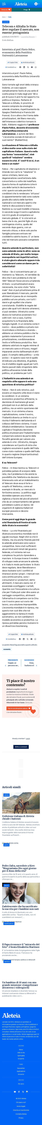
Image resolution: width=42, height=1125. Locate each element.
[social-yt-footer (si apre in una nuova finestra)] (15, 1092)
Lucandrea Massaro (28, 37)
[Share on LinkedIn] (24, 67)
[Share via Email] (32, 67)
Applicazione (21, 1071)
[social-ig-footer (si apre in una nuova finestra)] (27, 1092)
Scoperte (21, 1059)
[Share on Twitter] (28, 67)
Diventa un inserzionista (21, 1110)
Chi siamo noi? (21, 1102)
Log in (28, 739)
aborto (6, 885)
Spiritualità (21, 1056)
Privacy (21, 1118)
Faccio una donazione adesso (18, 708)
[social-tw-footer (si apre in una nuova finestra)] (23, 1092)
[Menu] (7, 4)
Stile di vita (21, 1053)
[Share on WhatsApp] (36, 67)
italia (9, 17)
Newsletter (21, 1068)
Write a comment (21, 747)
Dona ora (5, 10)
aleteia (6, 795)
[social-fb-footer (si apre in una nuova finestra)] (19, 1092)
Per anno (21, 1084)
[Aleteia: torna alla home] (21, 4)
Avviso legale (21, 1106)
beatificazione (9, 923)
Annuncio (21, 1074)
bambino (7, 961)
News (4, 17)
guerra (6, 845)
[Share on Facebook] (20, 67)
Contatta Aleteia (21, 1114)
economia (6, 649)
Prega (26, 10)
